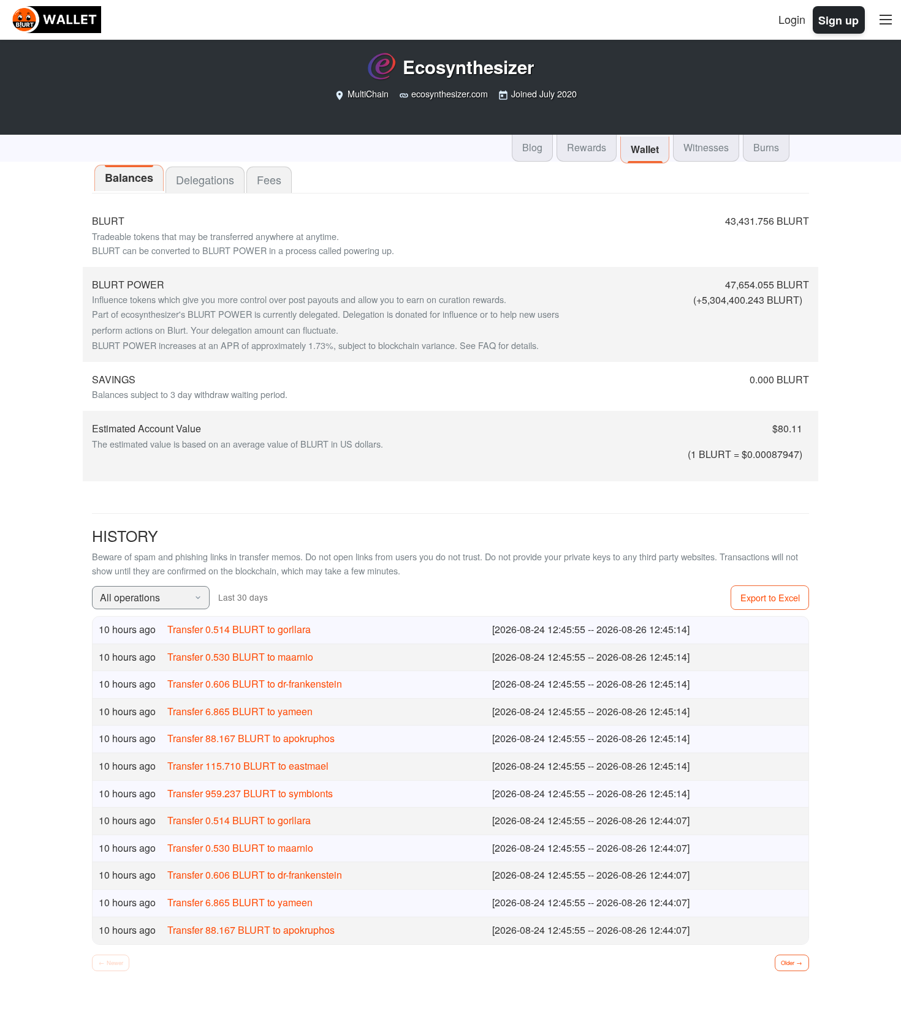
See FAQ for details (498, 345)
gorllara (294, 629)
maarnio (295, 657)
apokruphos (309, 738)
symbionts (311, 793)
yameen (295, 711)
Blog (532, 147)
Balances (129, 178)
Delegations (205, 179)
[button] (151, 598)
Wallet (645, 149)
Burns (766, 147)
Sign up (838, 20)
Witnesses (706, 147)
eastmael (309, 766)
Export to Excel (770, 597)
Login (791, 19)
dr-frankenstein (310, 684)
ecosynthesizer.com (449, 93)
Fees (269, 179)
